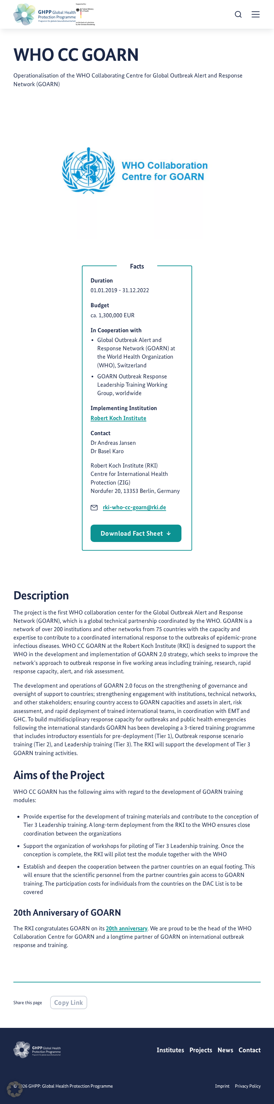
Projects (200, 1050)
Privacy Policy (248, 1086)
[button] (14, 1089)
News (225, 1050)
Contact (250, 1050)
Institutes (170, 1050)
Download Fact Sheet (132, 533)
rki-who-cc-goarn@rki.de (134, 507)
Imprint (222, 1086)
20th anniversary (126, 928)
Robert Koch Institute (118, 417)
